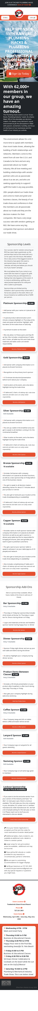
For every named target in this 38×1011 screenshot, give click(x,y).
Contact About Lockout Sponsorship (19, 819)
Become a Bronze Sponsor (19, 512)
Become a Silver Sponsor (19, 454)
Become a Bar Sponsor (19, 630)
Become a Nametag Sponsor (19, 778)
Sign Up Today (23, 5)
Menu (5, 17)
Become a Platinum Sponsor (19, 349)
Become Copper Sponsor (19, 574)
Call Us (32, 17)
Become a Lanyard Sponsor (19, 752)
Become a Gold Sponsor (19, 402)
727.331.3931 (19, 911)
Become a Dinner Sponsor (19, 663)
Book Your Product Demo (19, 701)
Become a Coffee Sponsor (19, 727)
